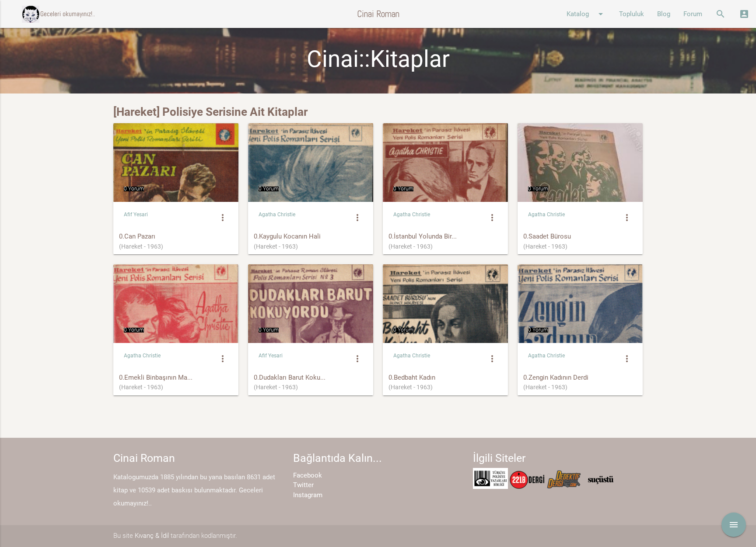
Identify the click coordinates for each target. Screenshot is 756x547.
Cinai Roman (378, 14)
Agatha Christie (277, 214)
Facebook (307, 475)
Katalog (586, 14)
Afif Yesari (136, 214)
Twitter (303, 485)
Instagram (307, 495)
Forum (692, 14)
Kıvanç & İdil (152, 536)
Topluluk (631, 14)
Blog (663, 14)
